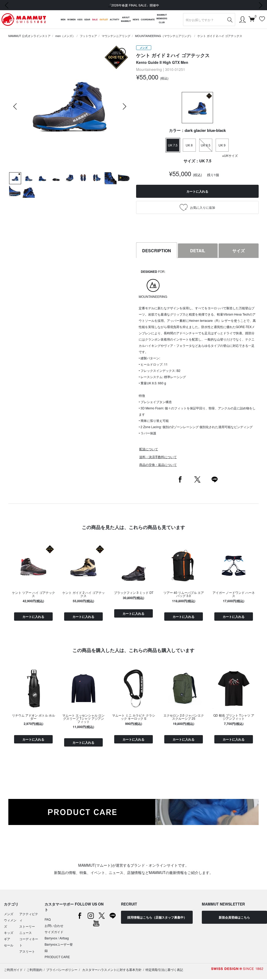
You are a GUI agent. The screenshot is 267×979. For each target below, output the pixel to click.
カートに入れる (33, 616)
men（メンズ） (65, 36)
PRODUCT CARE (57, 957)
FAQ (48, 919)
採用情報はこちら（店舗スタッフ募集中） (157, 917)
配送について (148, 449)
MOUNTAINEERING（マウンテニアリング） (164, 36)
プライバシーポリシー (61, 969)
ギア (7, 939)
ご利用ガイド (13, 969)
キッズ (8, 932)
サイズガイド (54, 931)
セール (8, 945)
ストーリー (27, 926)
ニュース (25, 932)
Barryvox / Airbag (57, 938)
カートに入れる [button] (197, 191)
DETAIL (197, 251)
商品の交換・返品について (158, 464)
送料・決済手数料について (158, 456)
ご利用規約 (34, 969)
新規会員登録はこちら (234, 917)
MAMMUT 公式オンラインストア (29, 36)
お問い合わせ (54, 925)
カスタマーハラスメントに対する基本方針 (111, 969)
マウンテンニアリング (116, 36)
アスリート (27, 951)
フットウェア (88, 36)
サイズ (238, 251)
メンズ (8, 914)
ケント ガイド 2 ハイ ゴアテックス (219, 36)
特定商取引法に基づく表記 (164, 969)
